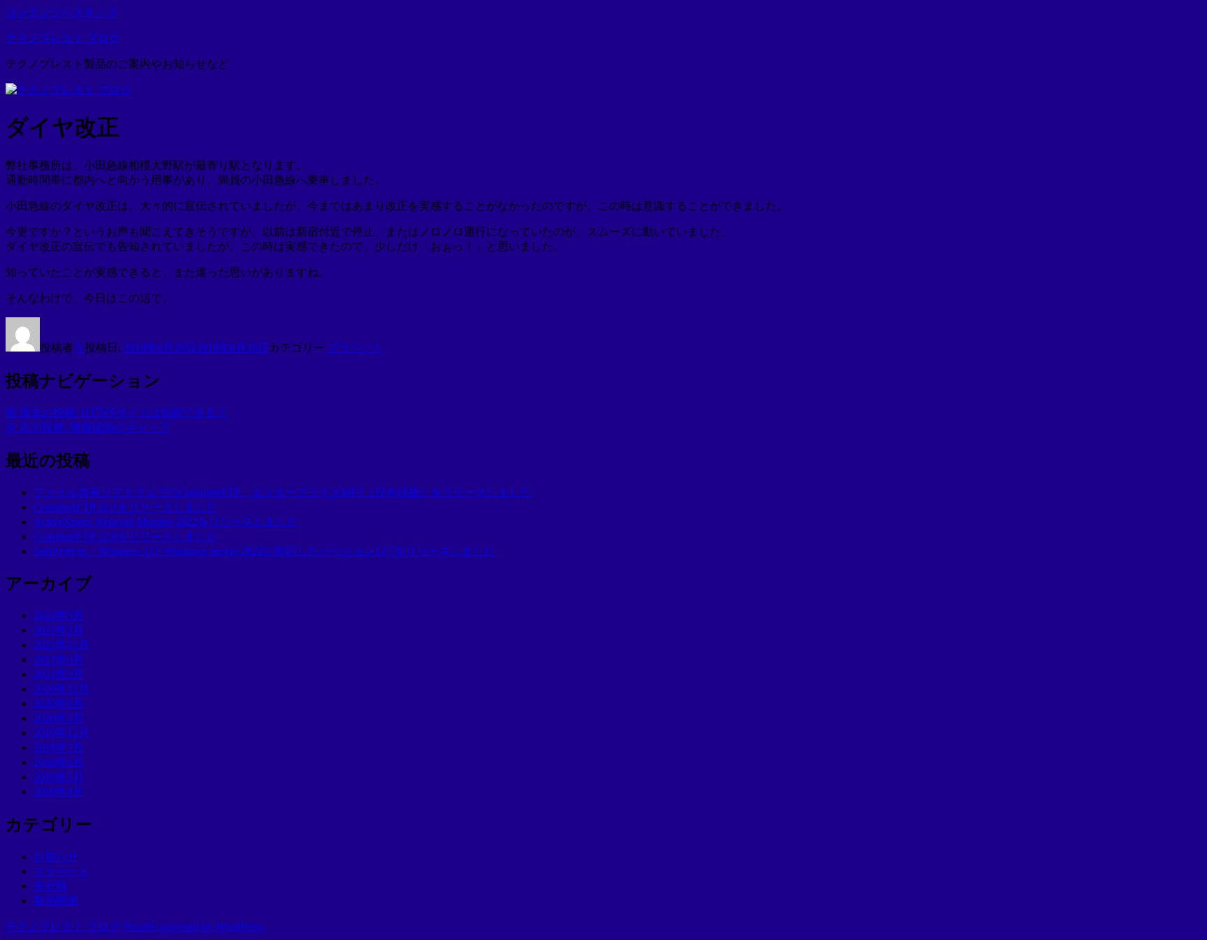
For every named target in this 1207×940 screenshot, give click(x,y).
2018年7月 (59, 747)
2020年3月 (59, 718)
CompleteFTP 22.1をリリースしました (126, 507)
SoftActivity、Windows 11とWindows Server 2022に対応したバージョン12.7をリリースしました (264, 551)
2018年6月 (59, 762)
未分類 (50, 886)
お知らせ (56, 856)
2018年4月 (59, 791)
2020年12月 (61, 689)
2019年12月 (61, 733)
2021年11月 (61, 645)
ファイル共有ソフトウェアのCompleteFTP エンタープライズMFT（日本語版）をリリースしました (283, 492)
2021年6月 (59, 659)
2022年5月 (59, 615)
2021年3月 (59, 674)
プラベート (355, 348)
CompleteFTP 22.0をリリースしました (126, 536)
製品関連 (56, 900)
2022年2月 (59, 630)
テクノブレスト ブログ (63, 38)
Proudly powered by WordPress (193, 926)
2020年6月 (59, 703)
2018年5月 (59, 777)
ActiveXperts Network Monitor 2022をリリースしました (166, 522)
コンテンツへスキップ (61, 12)
